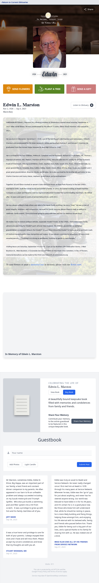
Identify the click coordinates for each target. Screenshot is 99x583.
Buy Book (69, 392)
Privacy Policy (42, 571)
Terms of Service (57, 571)
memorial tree (37, 264)
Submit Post (84, 464)
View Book (55, 392)
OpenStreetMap (52, 576)
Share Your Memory (82, 421)
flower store (76, 264)
